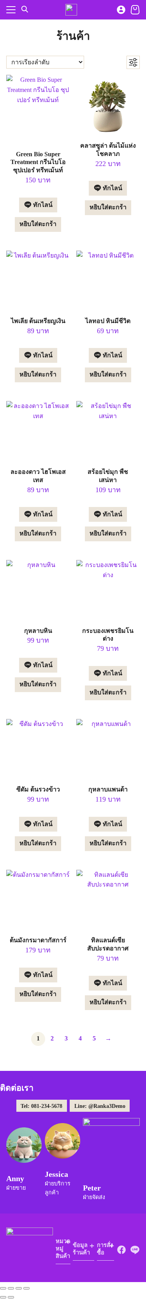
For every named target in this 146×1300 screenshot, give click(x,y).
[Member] (121, 9)
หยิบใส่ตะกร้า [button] (37, 224)
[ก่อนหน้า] (3, 1297)
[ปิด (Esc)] (26, 1288)
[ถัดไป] (11, 1297)
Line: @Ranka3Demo (99, 1106)
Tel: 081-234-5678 (41, 1106)
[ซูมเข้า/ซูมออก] (3, 1288)
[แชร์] (19, 1288)
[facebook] (121, 1250)
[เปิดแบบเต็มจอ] (11, 1288)
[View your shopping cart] (135, 9)
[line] (135, 1250)
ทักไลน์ (42, 204)
